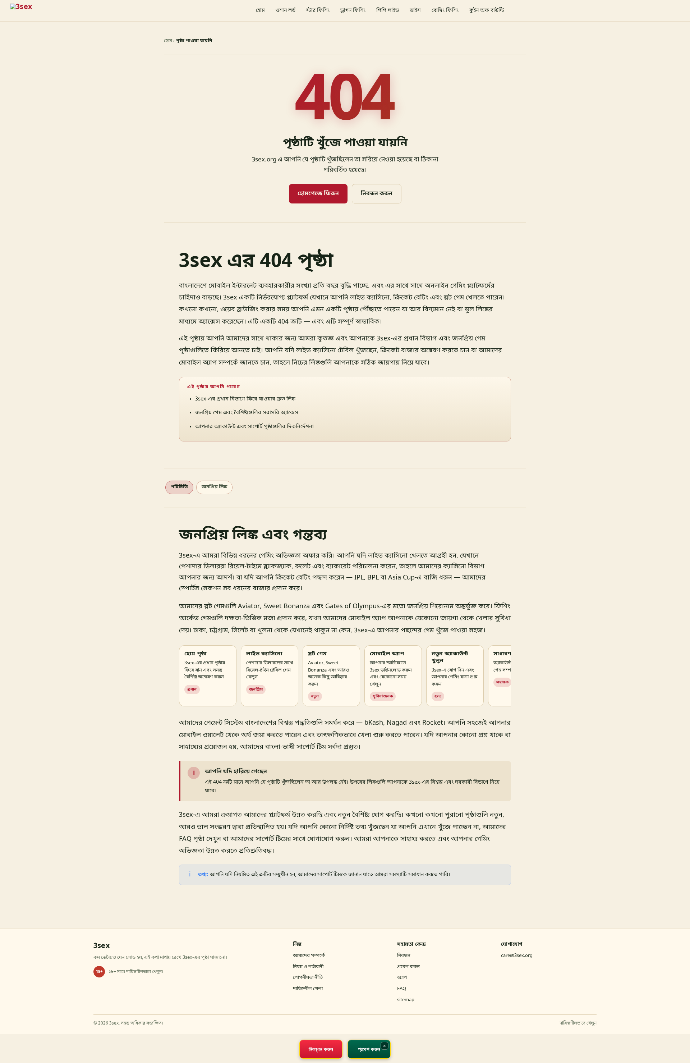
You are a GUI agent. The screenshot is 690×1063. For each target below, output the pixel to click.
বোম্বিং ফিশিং (445, 10)
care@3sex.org (517, 956)
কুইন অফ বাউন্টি (486, 10)
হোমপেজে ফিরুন (318, 193)
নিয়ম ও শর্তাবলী (308, 967)
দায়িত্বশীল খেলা (308, 989)
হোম (260, 10)
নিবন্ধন (403, 956)
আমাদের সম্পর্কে (309, 956)
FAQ (401, 989)
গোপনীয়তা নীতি (308, 978)
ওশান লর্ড (285, 10)
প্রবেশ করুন (408, 967)
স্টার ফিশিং (318, 10)
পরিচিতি (179, 487)
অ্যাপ (402, 978)
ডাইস (415, 10)
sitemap (405, 1000)
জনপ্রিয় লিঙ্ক (214, 487)
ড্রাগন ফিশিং (352, 10)
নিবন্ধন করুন (376, 193)
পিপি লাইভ (387, 10)
